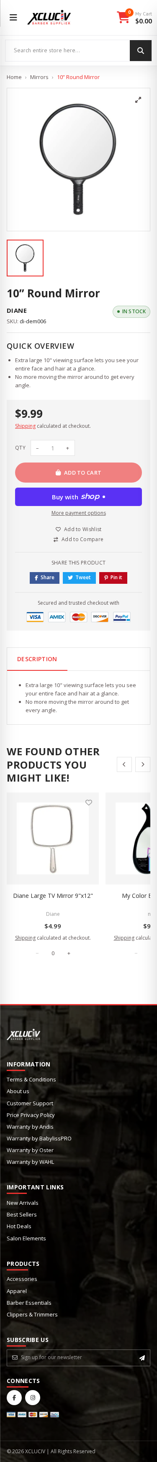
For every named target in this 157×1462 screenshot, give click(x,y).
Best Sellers (22, 1214)
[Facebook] (14, 1397)
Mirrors (39, 77)
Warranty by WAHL (30, 1162)
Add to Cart (83, 472)
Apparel (17, 1291)
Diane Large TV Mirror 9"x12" (53, 896)
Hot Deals (19, 1226)
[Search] (141, 50)
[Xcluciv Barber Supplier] (49, 17)
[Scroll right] (142, 764)
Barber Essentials (29, 1302)
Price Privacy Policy (31, 1115)
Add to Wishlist (83, 529)
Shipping (25, 425)
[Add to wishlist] (88, 802)
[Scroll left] (124, 764)
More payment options (78, 512)
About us (18, 1091)
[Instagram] (32, 1397)
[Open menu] (13, 17)
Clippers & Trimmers (32, 1314)
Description (37, 659)
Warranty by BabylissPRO (39, 1138)
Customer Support (30, 1103)
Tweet (83, 577)
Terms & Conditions (31, 1079)
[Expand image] (138, 100)
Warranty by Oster (30, 1150)
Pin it (116, 577)
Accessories (22, 1279)
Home (14, 77)
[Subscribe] (142, 1358)
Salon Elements (26, 1238)
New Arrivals (23, 1202)
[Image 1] (25, 258)
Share (47, 577)
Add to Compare (82, 539)
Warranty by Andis (30, 1126)
